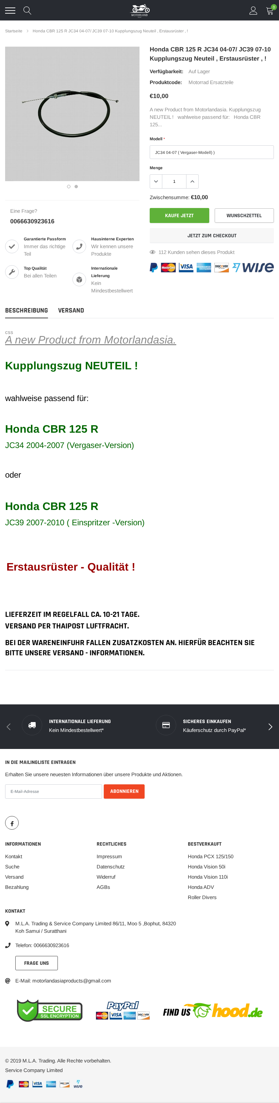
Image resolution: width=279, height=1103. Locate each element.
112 (162, 252)
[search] (27, 10)
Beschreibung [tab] (26, 310)
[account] (253, 10)
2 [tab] (76, 186)
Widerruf (106, 877)
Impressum (109, 856)
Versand (14, 877)
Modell (157, 139)
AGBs (103, 887)
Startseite (13, 31)
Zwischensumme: (170, 197)
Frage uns (36, 963)
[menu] (10, 10)
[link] (12, 823)
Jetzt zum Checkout (211, 235)
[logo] (139, 10)
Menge (156, 167)
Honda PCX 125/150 (210, 856)
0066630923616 (32, 221)
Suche (12, 866)
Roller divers (202, 897)
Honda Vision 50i (206, 866)
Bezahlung (17, 887)
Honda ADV (201, 887)
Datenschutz (111, 866)
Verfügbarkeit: (166, 71)
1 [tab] (68, 186)
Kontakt (13, 856)
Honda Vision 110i (208, 877)
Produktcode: (166, 82)
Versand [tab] (71, 310)
